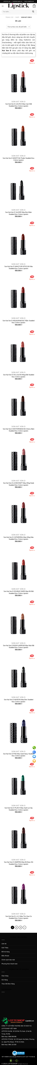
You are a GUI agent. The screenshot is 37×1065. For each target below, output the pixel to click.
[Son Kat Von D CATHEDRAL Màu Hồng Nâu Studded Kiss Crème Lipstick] (18, 512)
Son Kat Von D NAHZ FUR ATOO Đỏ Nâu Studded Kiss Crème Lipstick (18, 267)
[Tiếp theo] (24, 927)
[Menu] (3, 6)
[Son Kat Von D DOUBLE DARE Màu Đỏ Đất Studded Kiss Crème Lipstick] (18, 566)
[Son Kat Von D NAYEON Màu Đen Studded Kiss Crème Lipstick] (18, 674)
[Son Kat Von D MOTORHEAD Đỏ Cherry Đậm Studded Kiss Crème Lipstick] (18, 404)
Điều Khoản (5, 956)
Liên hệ (4, 943)
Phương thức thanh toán (9, 964)
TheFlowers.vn (29, 1)
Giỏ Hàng (5, 980)
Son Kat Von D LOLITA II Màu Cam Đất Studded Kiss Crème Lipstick (18, 105)
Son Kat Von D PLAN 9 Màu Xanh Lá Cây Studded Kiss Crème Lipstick (19, 809)
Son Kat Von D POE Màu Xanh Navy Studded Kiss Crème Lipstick (18, 755)
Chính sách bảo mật (8, 960)
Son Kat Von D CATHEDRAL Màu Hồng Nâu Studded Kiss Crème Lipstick (18, 538)
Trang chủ (9, 17)
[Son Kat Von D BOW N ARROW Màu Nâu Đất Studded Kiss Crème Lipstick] (18, 620)
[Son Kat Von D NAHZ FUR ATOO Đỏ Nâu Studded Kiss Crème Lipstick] (18, 241)
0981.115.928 (12, 1044)
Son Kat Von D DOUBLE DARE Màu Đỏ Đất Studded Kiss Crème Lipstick (19, 592)
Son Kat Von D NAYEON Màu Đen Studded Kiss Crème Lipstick (18, 700)
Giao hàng (5, 976)
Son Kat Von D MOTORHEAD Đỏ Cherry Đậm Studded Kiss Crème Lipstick (18, 430)
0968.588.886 (12, 1036)
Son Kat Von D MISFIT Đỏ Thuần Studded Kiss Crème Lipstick (18, 159)
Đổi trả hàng (6, 951)
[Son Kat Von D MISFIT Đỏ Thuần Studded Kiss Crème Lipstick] (18, 133)
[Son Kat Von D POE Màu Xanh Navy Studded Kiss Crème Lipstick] (18, 729)
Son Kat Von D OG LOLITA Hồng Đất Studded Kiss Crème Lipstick (18, 376)
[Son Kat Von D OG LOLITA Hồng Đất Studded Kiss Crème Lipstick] (18, 350)
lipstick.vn (6, 1)
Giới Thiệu (5, 947)
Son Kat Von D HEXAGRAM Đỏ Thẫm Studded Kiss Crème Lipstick (18, 322)
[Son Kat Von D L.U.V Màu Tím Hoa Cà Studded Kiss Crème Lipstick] (18, 891)
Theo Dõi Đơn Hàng (8, 984)
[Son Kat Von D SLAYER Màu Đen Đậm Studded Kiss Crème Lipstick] (18, 187)
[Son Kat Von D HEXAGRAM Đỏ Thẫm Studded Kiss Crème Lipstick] (18, 295)
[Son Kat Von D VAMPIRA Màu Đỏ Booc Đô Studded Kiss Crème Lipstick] (18, 837)
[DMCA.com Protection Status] (15, 1060)
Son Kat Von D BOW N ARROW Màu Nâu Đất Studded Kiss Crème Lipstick (18, 646)
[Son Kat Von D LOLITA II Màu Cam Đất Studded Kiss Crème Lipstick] (18, 79)
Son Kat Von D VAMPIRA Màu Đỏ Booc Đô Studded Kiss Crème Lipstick (18, 863)
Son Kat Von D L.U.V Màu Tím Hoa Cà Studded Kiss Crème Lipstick (18, 917)
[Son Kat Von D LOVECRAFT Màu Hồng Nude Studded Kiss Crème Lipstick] (18, 458)
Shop (17, 17)
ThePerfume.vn (17, 1)
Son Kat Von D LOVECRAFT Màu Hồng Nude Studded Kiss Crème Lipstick (18, 484)
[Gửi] (33, 11)
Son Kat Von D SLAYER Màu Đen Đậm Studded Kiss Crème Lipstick (18, 213)
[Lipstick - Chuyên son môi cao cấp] (18, 6)
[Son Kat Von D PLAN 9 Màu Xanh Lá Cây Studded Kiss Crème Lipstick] (18, 783)
